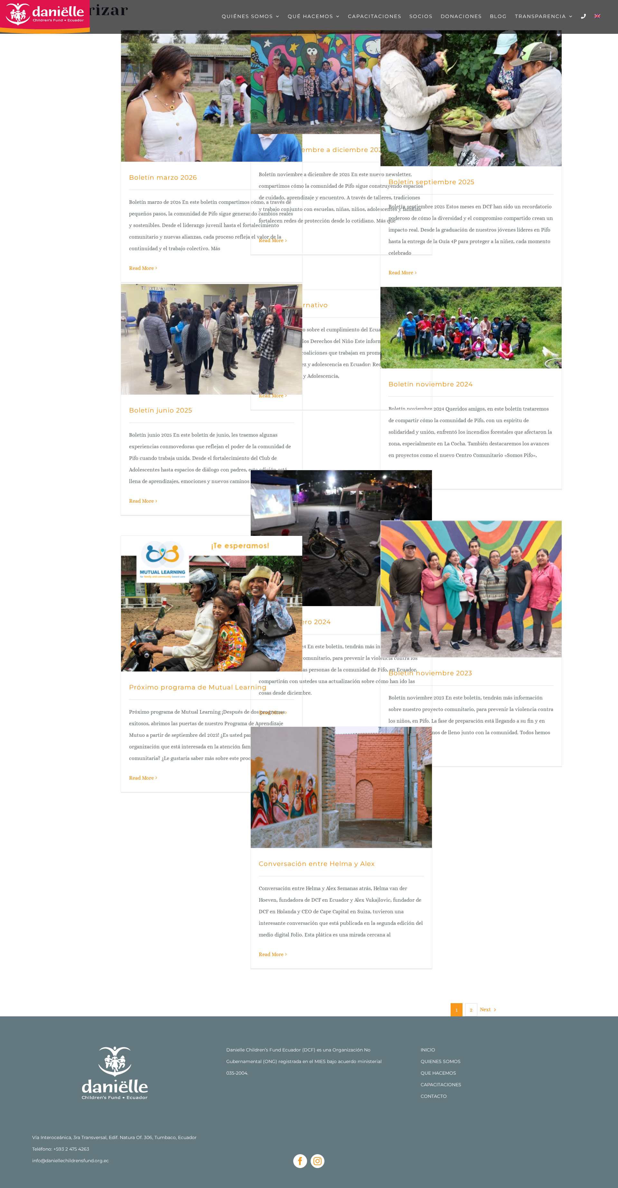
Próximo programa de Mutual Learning (198, 687)
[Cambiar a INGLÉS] (597, 16)
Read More (141, 268)
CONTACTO (434, 1096)
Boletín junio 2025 (160, 410)
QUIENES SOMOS (441, 1061)
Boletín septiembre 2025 (431, 182)
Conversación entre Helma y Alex (317, 864)
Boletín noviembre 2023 (430, 673)
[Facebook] (300, 1161)
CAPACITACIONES (441, 1085)
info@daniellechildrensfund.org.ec (70, 1161)
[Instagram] (317, 1161)
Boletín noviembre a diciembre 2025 (322, 150)
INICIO (428, 1050)
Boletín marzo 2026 (163, 177)
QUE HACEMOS (438, 1073)
